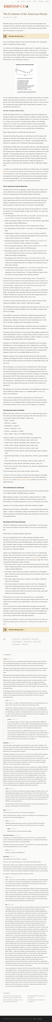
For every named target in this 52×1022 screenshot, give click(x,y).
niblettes (5, 659)
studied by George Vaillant (23, 479)
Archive (29, 1)
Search (35, 1)
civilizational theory (25, 639)
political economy (37, 641)
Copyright (39, 1018)
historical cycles (34, 639)
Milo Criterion (7, 171)
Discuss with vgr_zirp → (16, 36)
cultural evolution (16, 644)
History (23, 1)
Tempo (33, 597)
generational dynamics (17, 641)
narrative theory (16, 639)
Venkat (15, 17)
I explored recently (34, 557)
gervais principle (27, 641)
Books (47, 1)
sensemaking (25, 644)
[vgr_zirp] (18, 1)
